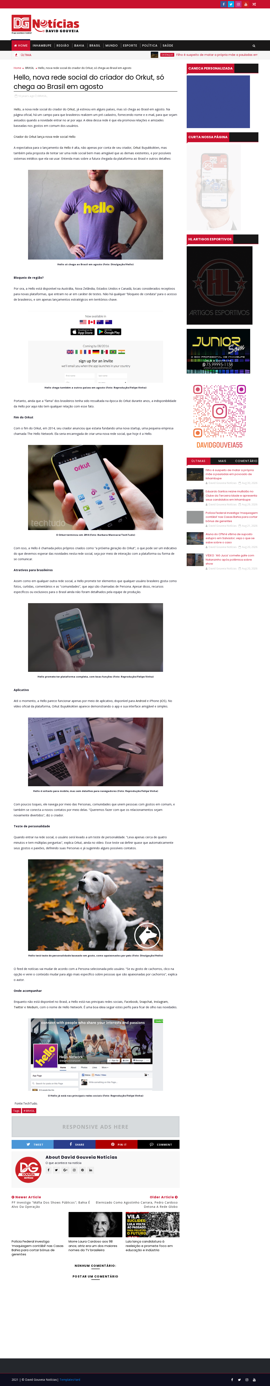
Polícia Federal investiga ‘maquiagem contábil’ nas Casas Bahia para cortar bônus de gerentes (37, 1247)
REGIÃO (63, 45)
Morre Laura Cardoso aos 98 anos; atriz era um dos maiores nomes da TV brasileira (93, 1245)
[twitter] (231, 4)
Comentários (246, 461)
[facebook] (223, 4)
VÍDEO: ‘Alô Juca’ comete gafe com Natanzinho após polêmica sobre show (230, 559)
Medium (32, 1007)
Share (79, 1144)
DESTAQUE (133, 54)
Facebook (131, 1002)
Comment (164, 1144)
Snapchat (145, 1002)
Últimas (199, 461)
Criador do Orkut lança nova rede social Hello (45, 137)
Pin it (122, 1144)
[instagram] (238, 4)
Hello (17, 109)
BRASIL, (42, 96)
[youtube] (246, 4)
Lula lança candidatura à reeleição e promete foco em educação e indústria (149, 1245)
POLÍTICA (150, 45)
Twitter (18, 1007)
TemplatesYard (69, 1380)
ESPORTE (130, 45)
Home (23, 45)
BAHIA (79, 45)
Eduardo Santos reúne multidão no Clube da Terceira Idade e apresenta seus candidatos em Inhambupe (231, 495)
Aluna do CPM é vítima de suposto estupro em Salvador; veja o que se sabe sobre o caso (230, 538)
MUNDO (111, 45)
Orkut (71, 109)
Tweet (38, 1144)
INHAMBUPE (42, 45)
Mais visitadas (222, 461)
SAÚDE (168, 45)
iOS (163, 701)
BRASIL (94, 45)
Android (141, 701)
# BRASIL (29, 1111)
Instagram (161, 1002)
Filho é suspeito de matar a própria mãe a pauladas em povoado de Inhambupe (202, 55)
